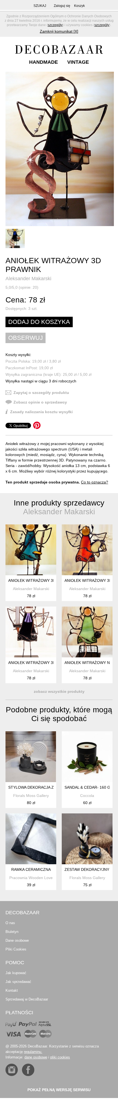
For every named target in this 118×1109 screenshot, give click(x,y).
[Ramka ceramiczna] (30, 838)
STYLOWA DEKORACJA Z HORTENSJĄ (43, 787)
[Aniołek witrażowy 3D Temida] (30, 632)
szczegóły (55, 25)
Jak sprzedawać (18, 982)
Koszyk (79, 6)
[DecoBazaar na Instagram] (11, 1070)
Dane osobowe (17, 940)
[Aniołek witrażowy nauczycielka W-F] (87, 632)
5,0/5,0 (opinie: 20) (21, 287)
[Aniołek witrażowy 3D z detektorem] (30, 549)
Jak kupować (15, 973)
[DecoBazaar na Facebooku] (28, 1070)
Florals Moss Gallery (31, 795)
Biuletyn (11, 932)
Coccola (87, 795)
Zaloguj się (62, 6)
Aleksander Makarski (28, 278)
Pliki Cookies (15, 949)
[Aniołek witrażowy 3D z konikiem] (87, 549)
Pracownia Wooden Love (31, 877)
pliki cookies (60, 1057)
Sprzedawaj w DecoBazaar (26, 999)
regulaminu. (33, 1052)
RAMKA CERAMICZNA (31, 869)
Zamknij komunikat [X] (59, 31)
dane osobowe (35, 1057)
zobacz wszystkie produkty (59, 691)
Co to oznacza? (94, 482)
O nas (10, 923)
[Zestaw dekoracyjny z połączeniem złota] (87, 838)
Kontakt (11, 990)
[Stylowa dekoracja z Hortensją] (30, 756)
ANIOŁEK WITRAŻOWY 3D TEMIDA (39, 662)
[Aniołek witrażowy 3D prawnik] (59, 149)
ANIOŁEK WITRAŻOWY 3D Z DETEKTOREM (47, 580)
